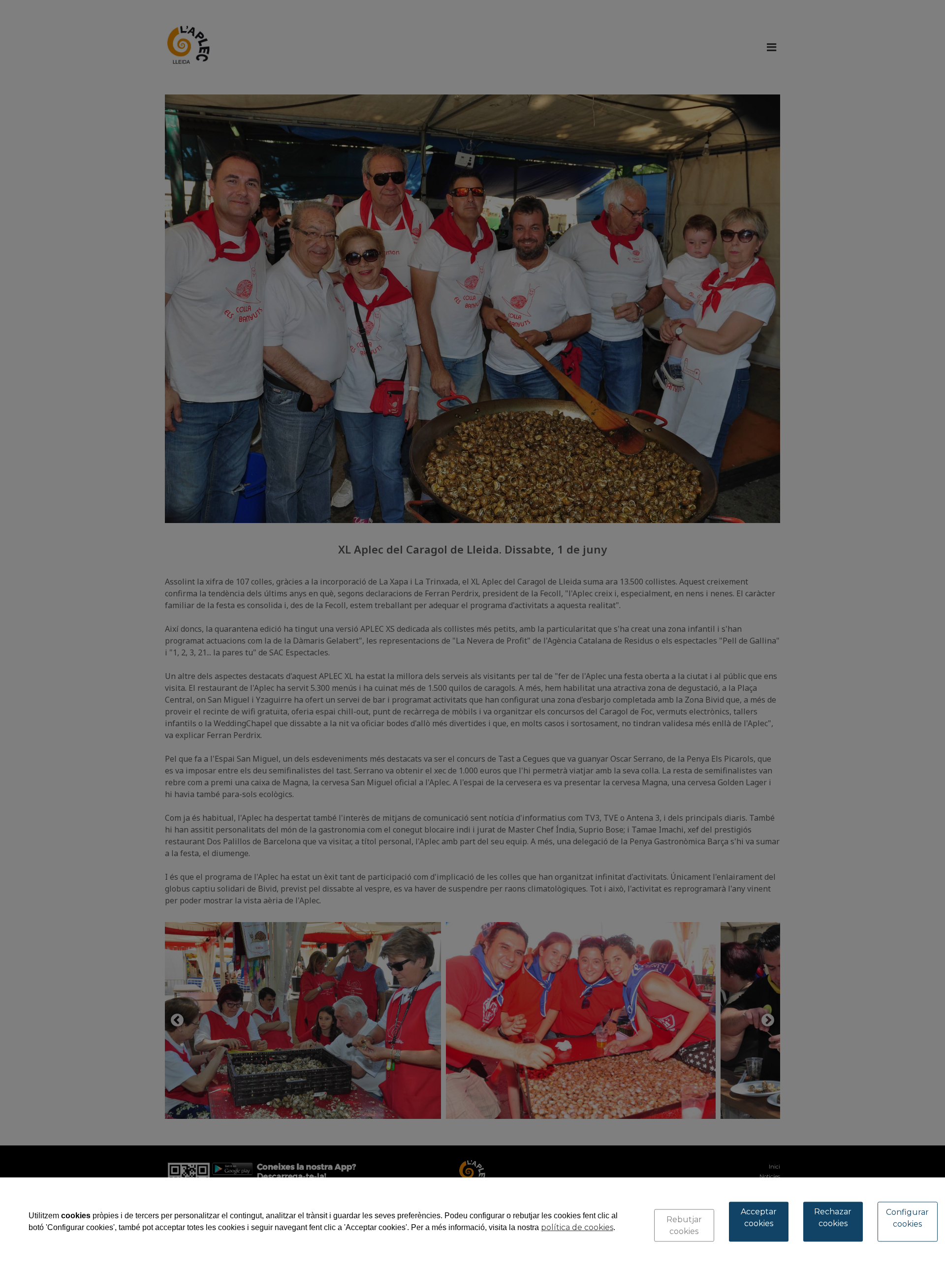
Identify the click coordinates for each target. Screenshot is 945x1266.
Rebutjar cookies (684, 1225)
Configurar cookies (907, 1218)
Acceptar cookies (759, 1217)
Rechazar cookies (832, 1217)
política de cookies (577, 1227)
